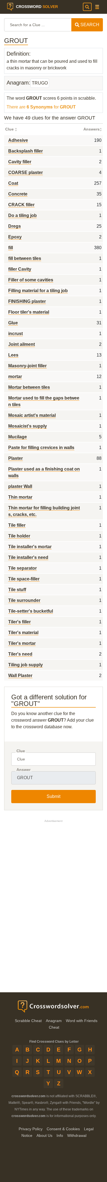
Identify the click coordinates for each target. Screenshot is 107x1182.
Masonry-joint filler (27, 365)
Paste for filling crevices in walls (41, 447)
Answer (23, 769)
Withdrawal (76, 1135)
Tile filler (17, 525)
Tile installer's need (28, 557)
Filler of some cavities (30, 280)
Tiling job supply (25, 664)
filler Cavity (19, 269)
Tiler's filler (19, 621)
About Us (44, 1135)
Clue (20, 751)
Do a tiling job (22, 215)
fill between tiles (24, 258)
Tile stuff (17, 589)
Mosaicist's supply (27, 426)
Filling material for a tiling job (38, 290)
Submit (53, 796)
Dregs (14, 226)
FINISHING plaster (27, 301)
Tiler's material (23, 632)
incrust (15, 333)
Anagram (54, 1020)
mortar (15, 376)
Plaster (15, 458)
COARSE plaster (25, 172)
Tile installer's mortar (30, 546)
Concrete (17, 194)
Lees (13, 355)
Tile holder (19, 536)
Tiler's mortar (22, 643)
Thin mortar (20, 497)
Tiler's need (20, 654)
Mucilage (17, 436)
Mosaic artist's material (32, 415)
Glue (13, 322)
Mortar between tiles (29, 387)
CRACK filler (21, 204)
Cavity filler (19, 161)
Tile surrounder (24, 600)
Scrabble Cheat (28, 1020)
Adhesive (18, 140)
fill (10, 247)
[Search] (87, 7)
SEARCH (89, 24)
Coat (13, 183)
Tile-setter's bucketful (30, 611)
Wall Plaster (20, 675)
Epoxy (15, 237)
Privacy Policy (31, 1129)
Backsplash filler (25, 151)
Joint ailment (21, 344)
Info (60, 1135)
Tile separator (22, 568)
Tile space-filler (24, 579)
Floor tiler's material (28, 312)
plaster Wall (20, 486)
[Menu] (97, 7)
